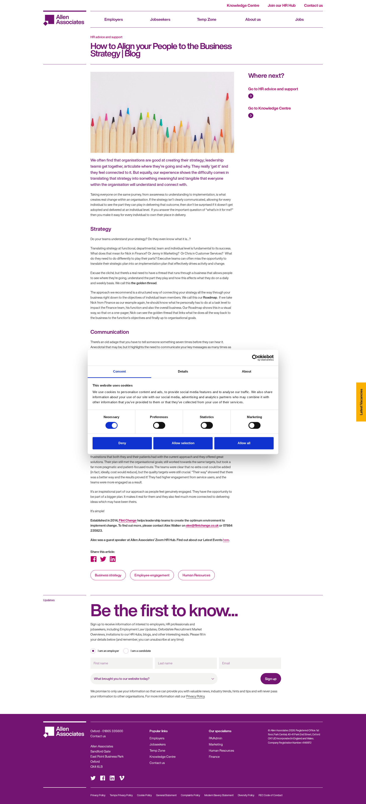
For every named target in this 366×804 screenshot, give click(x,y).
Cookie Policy (144, 795)
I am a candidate (141, 651)
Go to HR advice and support (273, 89)
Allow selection (183, 443)
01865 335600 (112, 731)
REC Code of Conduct (271, 795)
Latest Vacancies (361, 402)
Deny (122, 443)
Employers (113, 19)
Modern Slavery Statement (219, 795)
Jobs (299, 19)
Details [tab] (183, 371)
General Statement (166, 795)
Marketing (216, 744)
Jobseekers (160, 19)
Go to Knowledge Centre (269, 108)
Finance (214, 756)
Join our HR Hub (282, 5)
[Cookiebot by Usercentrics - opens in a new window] (255, 358)
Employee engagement (151, 575)
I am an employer (108, 651)
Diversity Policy (246, 795)
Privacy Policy (195, 696)
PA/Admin (215, 738)
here (226, 539)
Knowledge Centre (243, 5)
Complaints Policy (190, 795)
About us (253, 19)
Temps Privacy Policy (121, 795)
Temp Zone (206, 19)
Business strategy (108, 575)
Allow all (244, 443)
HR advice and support (106, 37)
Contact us (313, 5)
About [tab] (246, 371)
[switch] (159, 425)
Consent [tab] (119, 371)
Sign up (271, 678)
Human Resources (196, 575)
